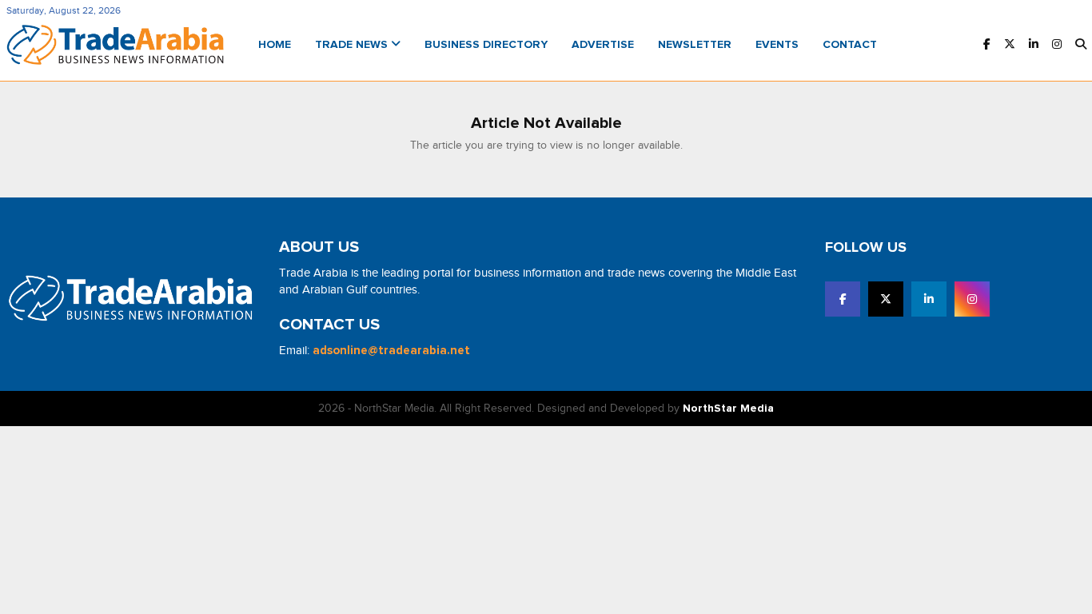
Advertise (603, 44)
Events (777, 44)
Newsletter (694, 44)
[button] (1080, 45)
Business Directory (486, 44)
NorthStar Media (728, 408)
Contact (850, 44)
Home (274, 44)
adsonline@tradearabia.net (391, 351)
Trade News (353, 44)
